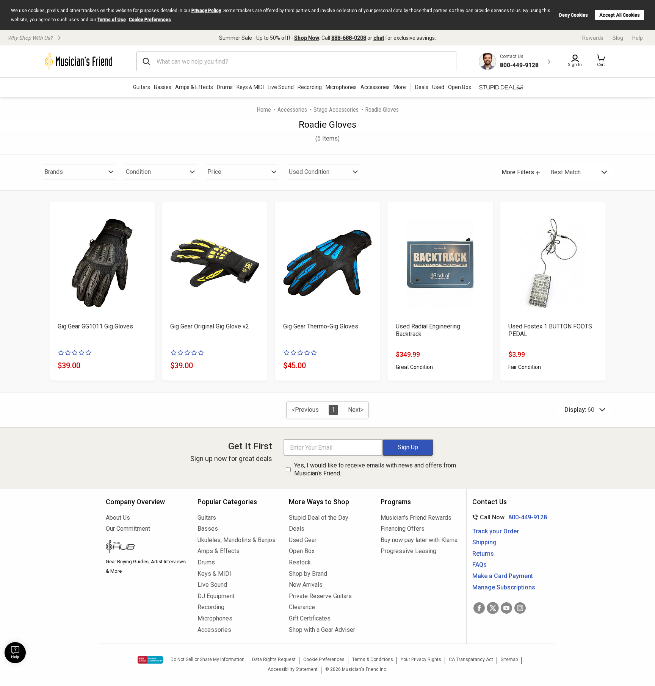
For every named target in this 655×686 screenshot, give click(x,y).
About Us (118, 517)
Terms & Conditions (372, 659)
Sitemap (509, 659)
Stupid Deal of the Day (318, 517)
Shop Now (306, 38)
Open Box (302, 551)
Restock (300, 562)
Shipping (484, 542)
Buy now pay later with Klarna (419, 540)
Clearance (302, 607)
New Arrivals (306, 584)
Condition (138, 171)
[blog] (146, 547)
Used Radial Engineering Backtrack (428, 330)
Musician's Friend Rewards (416, 517)
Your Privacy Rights (421, 659)
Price (214, 171)
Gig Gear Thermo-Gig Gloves (320, 326)
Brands (53, 171)
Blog (618, 38)
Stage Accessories (336, 109)
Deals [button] (421, 87)
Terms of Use (111, 19)
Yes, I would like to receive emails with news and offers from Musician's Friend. (375, 469)
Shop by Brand (308, 573)
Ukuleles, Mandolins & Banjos (236, 540)
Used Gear (303, 540)
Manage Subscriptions (503, 587)
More (399, 87)
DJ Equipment (216, 596)
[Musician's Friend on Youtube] (506, 608)
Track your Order (495, 531)
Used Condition (309, 171)
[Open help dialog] (15, 652)
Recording (310, 87)
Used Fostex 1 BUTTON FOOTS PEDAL (550, 330)
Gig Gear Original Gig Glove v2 (209, 326)
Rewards (592, 38)
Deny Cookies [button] (573, 15)
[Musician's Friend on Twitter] (493, 608)
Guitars (141, 87)
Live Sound (281, 87)
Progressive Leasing (408, 551)
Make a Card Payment (502, 576)
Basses (162, 87)
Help (637, 38)
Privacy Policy (206, 10)
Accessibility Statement (293, 669)
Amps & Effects (194, 87)
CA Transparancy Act (471, 659)
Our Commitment (128, 528)
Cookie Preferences (150, 19)
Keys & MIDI (250, 87)
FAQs (479, 564)
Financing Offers (403, 528)
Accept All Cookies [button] (619, 15)
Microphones (341, 87)
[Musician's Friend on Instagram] (520, 608)
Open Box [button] (459, 87)
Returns (483, 553)
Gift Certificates (310, 618)
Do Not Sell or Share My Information (207, 659)
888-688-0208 (348, 38)
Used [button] (438, 87)
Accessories (375, 87)
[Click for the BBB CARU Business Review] (150, 660)
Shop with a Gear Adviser (322, 629)
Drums (225, 87)
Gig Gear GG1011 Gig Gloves (95, 326)
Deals (296, 528)
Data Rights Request (274, 659)
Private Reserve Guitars (320, 596)
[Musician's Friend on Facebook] (479, 608)
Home (264, 109)
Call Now (508, 517)
